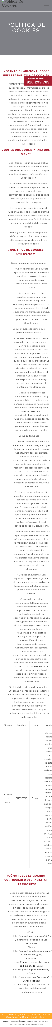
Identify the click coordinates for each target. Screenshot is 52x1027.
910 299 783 (38, 82)
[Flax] (19, 4)
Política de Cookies (11, 1021)
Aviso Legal (44, 1021)
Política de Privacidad (28, 1021)
